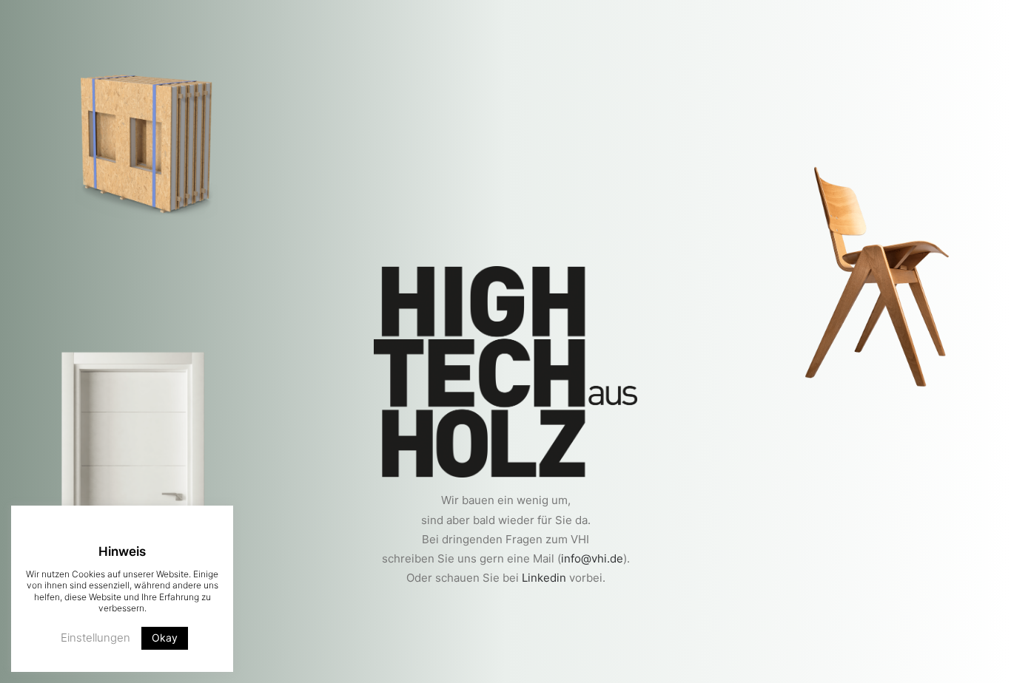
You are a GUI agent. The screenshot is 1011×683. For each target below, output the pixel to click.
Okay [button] (165, 637)
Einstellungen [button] (95, 638)
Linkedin (544, 578)
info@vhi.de (592, 558)
